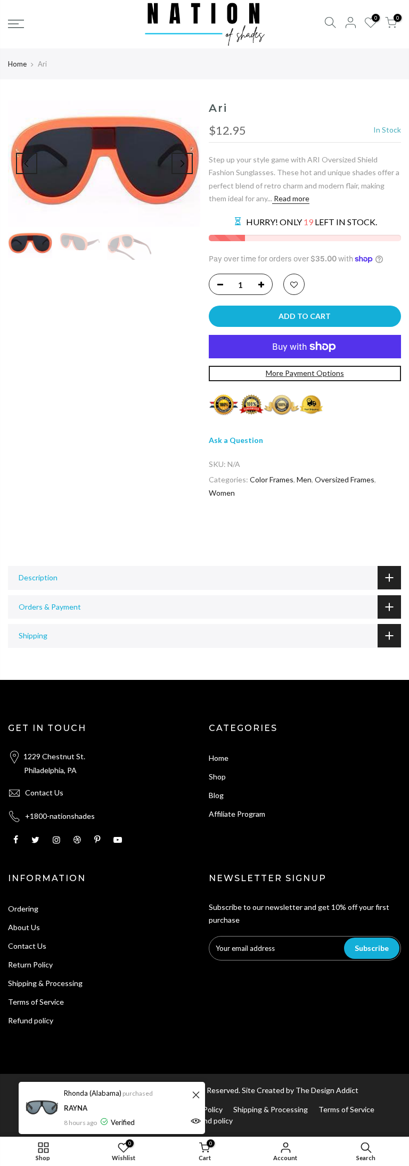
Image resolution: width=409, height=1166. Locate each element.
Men (304, 479)
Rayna (75, 1108)
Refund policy (30, 1020)
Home (17, 64)
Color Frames (271, 479)
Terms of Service (36, 1001)
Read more (290, 198)
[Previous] (26, 163)
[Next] (182, 163)
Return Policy (30, 964)
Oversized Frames (344, 479)
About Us (24, 927)
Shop (217, 776)
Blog (216, 795)
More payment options (305, 372)
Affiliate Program (237, 813)
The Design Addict (327, 1090)
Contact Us (44, 792)
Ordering (23, 908)
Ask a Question (236, 440)
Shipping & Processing (45, 983)
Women (222, 492)
